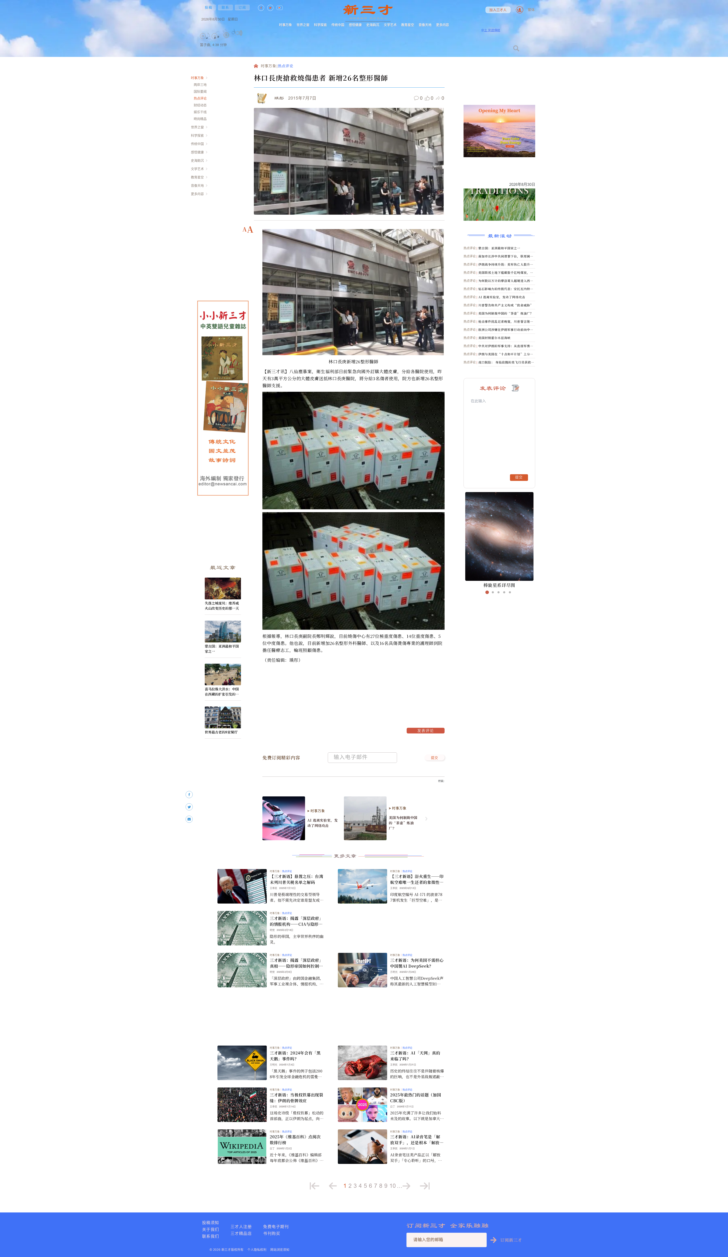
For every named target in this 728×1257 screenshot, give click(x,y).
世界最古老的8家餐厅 (221, 731)
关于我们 (210, 1229)
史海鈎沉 (372, 24)
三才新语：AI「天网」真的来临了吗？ (415, 1056)
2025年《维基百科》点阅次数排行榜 (295, 1139)
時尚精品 (200, 118)
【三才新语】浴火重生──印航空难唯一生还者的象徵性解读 (417, 879)
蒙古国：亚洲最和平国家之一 (222, 649)
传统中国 (337, 24)
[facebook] (189, 794)
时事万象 (285, 24)
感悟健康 (355, 24)
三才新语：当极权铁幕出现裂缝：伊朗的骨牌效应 (296, 1097)
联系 (225, 7)
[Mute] (238, 33)
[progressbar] (248, 33)
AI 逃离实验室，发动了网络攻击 (322, 823)
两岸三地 (200, 84)
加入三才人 (498, 10)
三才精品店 (241, 1233)
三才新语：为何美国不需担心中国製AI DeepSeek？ (417, 963)
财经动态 (200, 105)
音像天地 (425, 24)
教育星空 (407, 24)
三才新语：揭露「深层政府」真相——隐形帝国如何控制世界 (296, 963)
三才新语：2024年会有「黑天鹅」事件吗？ (295, 1056)
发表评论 (425, 731)
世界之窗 (303, 24)
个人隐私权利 (257, 1249)
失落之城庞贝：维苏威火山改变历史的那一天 (222, 606)
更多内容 (442, 24)
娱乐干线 (200, 112)
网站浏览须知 (279, 1249)
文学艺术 (390, 24)
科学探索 (320, 24)
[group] (226, 40)
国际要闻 (200, 91)
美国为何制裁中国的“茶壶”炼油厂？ (403, 823)
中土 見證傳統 (490, 30)
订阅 (242, 7)
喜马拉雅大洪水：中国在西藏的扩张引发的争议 (222, 691)
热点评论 (200, 98)
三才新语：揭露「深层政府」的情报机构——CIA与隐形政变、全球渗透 (296, 921)
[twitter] (189, 807)
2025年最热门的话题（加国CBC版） (415, 1097)
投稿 (208, 7)
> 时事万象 (316, 811)
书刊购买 (271, 1233)
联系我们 (210, 1236)
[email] (189, 819)
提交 (434, 758)
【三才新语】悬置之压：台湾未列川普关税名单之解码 (296, 879)
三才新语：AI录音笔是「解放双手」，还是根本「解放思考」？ (417, 1140)
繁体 (531, 9)
